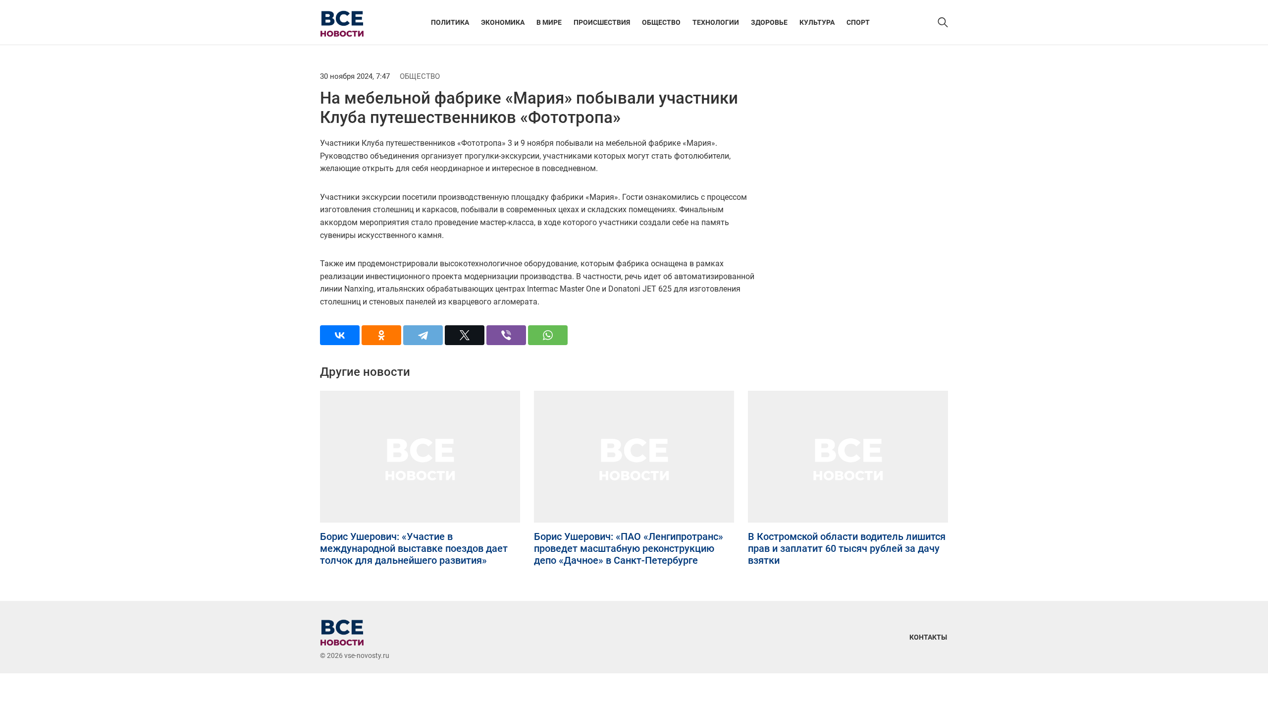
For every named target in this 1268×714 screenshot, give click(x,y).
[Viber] (506, 335)
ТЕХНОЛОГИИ (715, 22)
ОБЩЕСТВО (661, 22)
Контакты (928, 637)
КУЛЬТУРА (817, 22)
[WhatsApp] (548, 335)
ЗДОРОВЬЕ (769, 22)
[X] (464, 335)
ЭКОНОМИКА (503, 22)
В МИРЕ (549, 22)
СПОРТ (858, 22)
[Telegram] (423, 335)
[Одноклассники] (381, 335)
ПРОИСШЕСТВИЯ (602, 22)
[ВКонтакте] (340, 335)
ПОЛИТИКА (450, 22)
